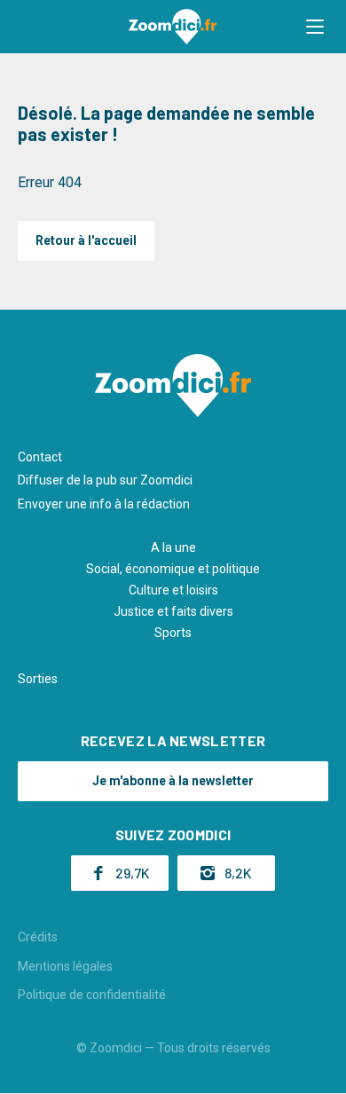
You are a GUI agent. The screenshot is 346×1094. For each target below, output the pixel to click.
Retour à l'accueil (86, 240)
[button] (315, 26)
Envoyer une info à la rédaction (104, 504)
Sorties (38, 679)
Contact (40, 457)
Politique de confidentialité (92, 995)
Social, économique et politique (173, 569)
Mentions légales (65, 966)
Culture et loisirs (173, 590)
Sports (173, 633)
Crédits (38, 937)
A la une (173, 547)
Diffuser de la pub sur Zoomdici (105, 480)
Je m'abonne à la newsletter (173, 781)
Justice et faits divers (173, 611)
